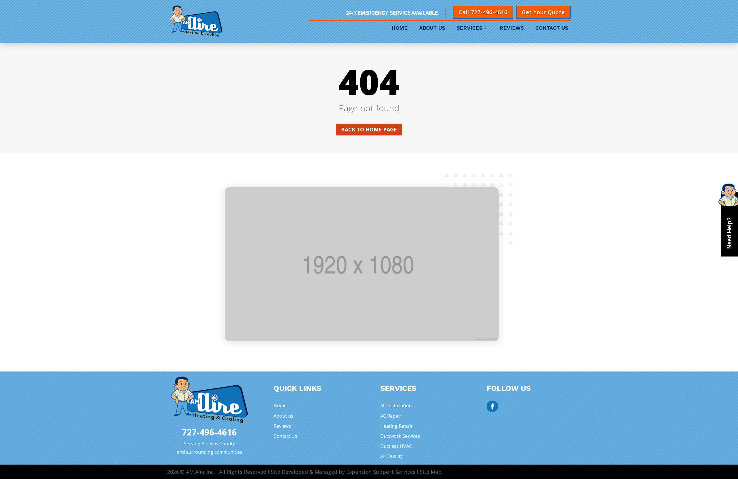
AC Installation (396, 405)
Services (469, 28)
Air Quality (391, 456)
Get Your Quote (543, 12)
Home (399, 28)
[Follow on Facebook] (492, 406)
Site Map (431, 471)
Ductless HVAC (396, 446)
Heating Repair (396, 426)
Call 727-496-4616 (483, 12)
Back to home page (369, 129)
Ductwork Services (400, 436)
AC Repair (390, 416)
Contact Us (551, 28)
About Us (432, 28)
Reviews (512, 28)
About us (283, 416)
